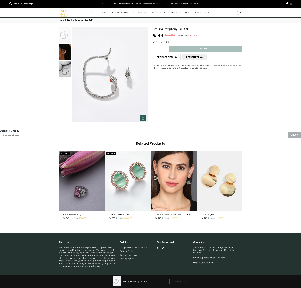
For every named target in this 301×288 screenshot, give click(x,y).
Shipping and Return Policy (133, 247)
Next (145, 74)
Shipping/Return (201, 13)
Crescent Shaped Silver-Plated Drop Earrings (174, 214)
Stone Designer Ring (72, 214)
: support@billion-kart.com (212, 257)
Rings (154, 13)
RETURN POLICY (194, 57)
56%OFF (82, 218)
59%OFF (128, 218)
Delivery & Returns (164, 42)
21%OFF (173, 218)
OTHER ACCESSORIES (170, 13)
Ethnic (186, 13)
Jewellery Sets (141, 13)
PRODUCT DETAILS (167, 57)
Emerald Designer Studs (119, 214)
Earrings (103, 13)
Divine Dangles (207, 214)
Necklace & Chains (120, 13)
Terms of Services (128, 255)
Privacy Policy (127, 251)
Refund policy (127, 258)
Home (93, 13)
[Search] (10, 3)
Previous (75, 74)
